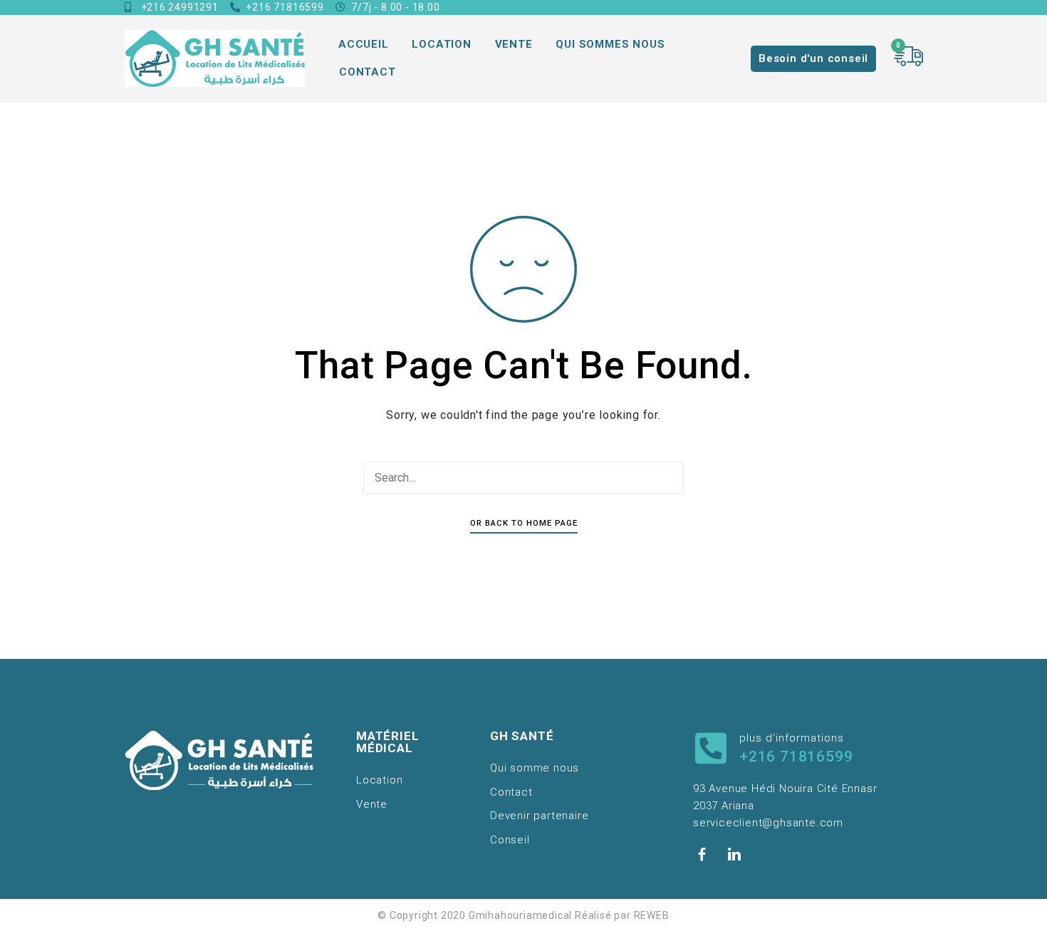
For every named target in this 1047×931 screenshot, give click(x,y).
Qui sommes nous (610, 44)
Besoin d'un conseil (813, 58)
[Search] (669, 478)
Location (441, 44)
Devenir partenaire (539, 815)
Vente (514, 44)
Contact (367, 72)
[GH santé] (215, 58)
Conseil (510, 839)
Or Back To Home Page (524, 523)
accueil (363, 44)
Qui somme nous (534, 767)
